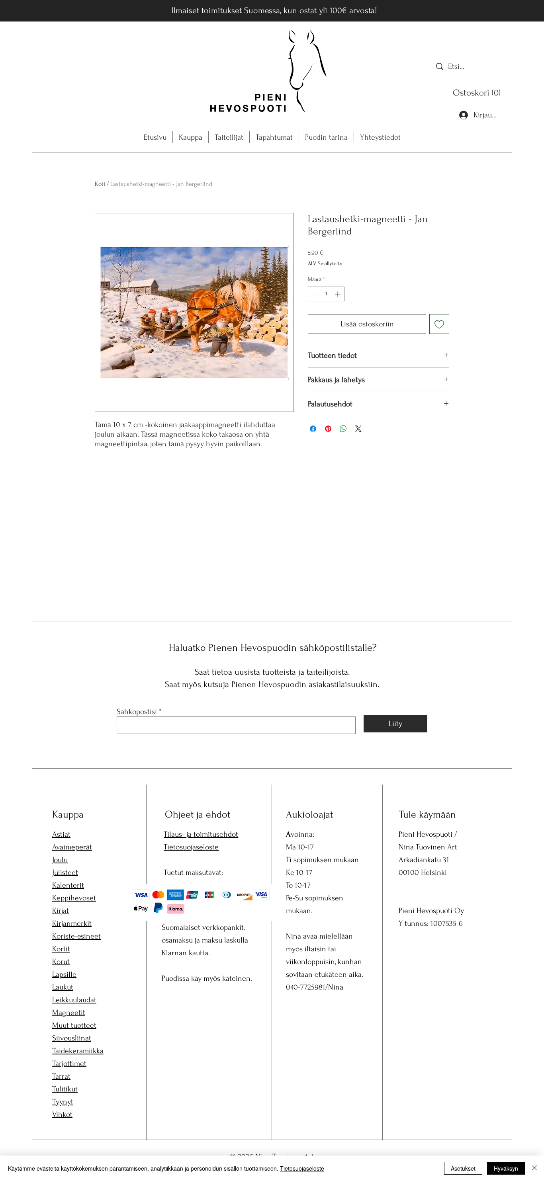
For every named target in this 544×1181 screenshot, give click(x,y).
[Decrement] (314, 294)
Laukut (62, 987)
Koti (100, 183)
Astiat (61, 834)
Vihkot (62, 1114)
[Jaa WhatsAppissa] (343, 428)
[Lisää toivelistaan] (439, 324)
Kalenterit (68, 885)
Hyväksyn (506, 1168)
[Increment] (338, 294)
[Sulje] (534, 1168)
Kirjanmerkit (72, 923)
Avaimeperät (72, 847)
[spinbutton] (326, 294)
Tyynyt (62, 1101)
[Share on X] (358, 428)
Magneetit (68, 1012)
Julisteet (65, 872)
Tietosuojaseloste (191, 847)
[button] (478, 92)
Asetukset (463, 1168)
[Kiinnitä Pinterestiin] (328, 428)
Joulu (60, 859)
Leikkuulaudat (74, 1000)
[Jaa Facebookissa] (313, 428)
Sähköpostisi (137, 712)
